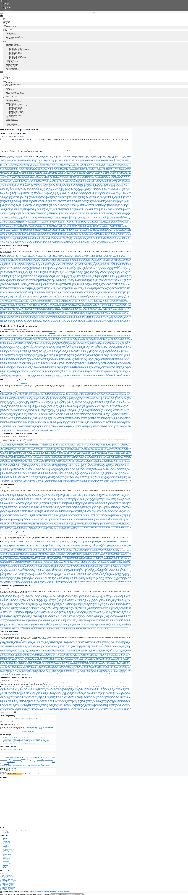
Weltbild (13, 242)
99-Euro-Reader (85, 159)
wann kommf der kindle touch (27, 230)
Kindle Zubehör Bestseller (12, 44)
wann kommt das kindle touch (108, 230)
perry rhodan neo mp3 (8, 216)
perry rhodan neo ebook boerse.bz (99, 362)
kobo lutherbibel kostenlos (59, 196)
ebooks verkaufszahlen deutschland (93, 172)
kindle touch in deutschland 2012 (71, 191)
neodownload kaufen (5, 200)
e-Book (69, 168)
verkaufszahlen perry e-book (70, 225)
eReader (96, 175)
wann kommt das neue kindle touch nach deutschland (15, 233)
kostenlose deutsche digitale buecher (48, 197)
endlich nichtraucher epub (47, 173)
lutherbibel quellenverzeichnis (46, 198)
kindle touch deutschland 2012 (84, 188)
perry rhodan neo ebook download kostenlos (111, 212)
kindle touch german (23, 191)
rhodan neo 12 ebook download (16, 221)
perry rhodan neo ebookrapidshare (52, 213)
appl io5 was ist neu (113, 161)
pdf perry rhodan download (63, 201)
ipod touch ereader (49, 181)
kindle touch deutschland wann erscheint (63, 189)
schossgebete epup (67, 222)
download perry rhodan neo (119, 167)
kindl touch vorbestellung (118, 347)
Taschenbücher (7, 7)
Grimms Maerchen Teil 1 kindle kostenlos (59, 177)
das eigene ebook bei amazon (55, 165)
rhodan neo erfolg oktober (122, 221)
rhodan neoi (37, 222)
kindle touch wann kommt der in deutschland (42, 194)
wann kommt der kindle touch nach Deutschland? (41, 234)
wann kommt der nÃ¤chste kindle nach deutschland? (97, 234)
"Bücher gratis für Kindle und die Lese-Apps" (66, 156)
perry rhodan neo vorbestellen (7, 368)
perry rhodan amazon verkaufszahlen (43, 202)
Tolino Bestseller (10, 60)
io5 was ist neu (30, 180)
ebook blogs (60, 169)
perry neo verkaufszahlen (11, 202)
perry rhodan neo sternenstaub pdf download (79, 216)
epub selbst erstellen (68, 175)
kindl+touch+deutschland (6, 185)
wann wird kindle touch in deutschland (49, 241)
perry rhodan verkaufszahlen (39, 370)
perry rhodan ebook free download (42, 204)
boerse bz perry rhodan (10, 338)
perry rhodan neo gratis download (34, 214)
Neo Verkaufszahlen (120, 198)
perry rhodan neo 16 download (116, 206)
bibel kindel (110, 163)
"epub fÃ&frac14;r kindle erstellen (97, 156)
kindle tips (41, 187)
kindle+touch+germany (18, 196)
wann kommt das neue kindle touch (30, 312)
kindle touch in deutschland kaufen (106, 191)
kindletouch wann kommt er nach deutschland (34, 196)
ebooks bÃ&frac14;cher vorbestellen (118, 171)
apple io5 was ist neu (10, 163)
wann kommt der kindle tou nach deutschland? (63, 233)
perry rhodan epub (115, 204)
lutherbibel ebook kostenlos (32, 198)
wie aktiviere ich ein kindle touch (23, 242)
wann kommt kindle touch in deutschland (82, 238)
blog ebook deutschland (24, 164)
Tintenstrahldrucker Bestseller (13, 69)
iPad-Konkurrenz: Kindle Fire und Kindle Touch (18, 433)
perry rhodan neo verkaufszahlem (113, 216)
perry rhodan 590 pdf (29, 202)
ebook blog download (34, 169)
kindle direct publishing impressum (75, 185)
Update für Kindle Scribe (12, 40)
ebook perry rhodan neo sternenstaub (41, 342)
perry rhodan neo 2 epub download (14, 292)
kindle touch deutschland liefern (115, 188)
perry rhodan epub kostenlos (56, 205)
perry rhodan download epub (59, 202)
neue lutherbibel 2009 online (93, 200)
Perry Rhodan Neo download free (104, 210)
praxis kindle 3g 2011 (122, 218)
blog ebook (15, 164)
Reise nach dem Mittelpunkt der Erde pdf (75, 220)
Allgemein (3, 156)
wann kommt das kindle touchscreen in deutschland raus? (65, 232)
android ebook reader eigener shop (100, 161)
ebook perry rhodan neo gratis (18, 264)
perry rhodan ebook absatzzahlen (90, 202)
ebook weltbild (69, 171)
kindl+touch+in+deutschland (19, 185)
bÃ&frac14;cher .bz (28, 259)
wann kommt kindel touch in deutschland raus (35, 237)
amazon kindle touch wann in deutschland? (106, 160)
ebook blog (125, 168)
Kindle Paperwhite (10, 33)
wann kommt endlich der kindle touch (59, 236)
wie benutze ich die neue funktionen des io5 (66, 242)
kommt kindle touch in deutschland (119, 196)
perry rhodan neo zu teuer (20, 368)
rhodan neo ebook (64, 221)
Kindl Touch (17, 184)
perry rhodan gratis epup (105, 205)
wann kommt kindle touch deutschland (19, 238)
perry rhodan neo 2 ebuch (105, 208)
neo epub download (101, 198)
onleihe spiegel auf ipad (15, 201)
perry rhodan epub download (19, 205)
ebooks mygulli (10, 343)
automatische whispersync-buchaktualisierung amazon (91, 393)
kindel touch (50, 183)
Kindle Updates (9, 38)
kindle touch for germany (12, 191)
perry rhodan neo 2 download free (77, 208)
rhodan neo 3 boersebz (65, 371)
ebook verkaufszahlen (60, 171)
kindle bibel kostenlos (71, 271)
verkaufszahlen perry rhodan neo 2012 (117, 225)
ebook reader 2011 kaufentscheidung (11, 171)
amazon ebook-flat (38, 160)
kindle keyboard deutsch (11, 187)
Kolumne (34, 156)
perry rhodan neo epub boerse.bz (46, 364)
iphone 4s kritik (125, 180)
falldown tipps (62, 176)
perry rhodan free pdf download (81, 205)
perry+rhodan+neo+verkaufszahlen (80, 218)
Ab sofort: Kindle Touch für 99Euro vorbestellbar (19, 326)
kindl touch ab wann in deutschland (28, 184)
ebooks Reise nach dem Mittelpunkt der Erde (62, 172)
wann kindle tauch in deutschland (32, 229)
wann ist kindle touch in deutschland (118, 228)
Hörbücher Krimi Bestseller (15, 53)
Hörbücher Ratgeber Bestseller (16, 55)
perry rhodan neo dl (29, 210)
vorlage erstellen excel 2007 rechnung (75, 226)
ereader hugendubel (115, 175)
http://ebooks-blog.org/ (16, 268)
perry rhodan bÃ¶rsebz (98, 285)
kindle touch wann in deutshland (23, 194)
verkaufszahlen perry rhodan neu (7, 226)
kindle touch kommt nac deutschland (58, 192)
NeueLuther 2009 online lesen (108, 200)
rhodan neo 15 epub (28, 221)
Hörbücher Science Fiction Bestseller (17, 57)
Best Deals (6, 4)
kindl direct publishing (115, 183)
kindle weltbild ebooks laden (29, 280)
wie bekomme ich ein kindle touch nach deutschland (43, 242)
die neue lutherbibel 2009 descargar (27, 167)
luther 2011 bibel (111, 197)
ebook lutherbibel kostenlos (104, 263)
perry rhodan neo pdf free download (60, 216)
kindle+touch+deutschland (6, 196)
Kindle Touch (83, 187)
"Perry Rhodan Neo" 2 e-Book (17, 159)
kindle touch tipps (48, 193)
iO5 (115, 179)
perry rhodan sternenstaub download (23, 370)
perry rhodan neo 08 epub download (49, 206)
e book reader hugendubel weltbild (51, 168)
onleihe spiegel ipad (26, 201)
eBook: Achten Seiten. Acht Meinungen (14, 246)
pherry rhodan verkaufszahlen (109, 218)
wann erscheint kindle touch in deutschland (79, 228)
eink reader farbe (36, 173)
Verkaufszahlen (49, 225)
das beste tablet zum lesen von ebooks (39, 165)
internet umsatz (99, 179)
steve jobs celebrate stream (78, 222)
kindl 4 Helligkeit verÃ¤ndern (102, 183)
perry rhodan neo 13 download (76, 206)
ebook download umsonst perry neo (77, 169)
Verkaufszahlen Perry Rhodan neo (99, 225)
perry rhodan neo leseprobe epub (73, 366)
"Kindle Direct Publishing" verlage (114, 156)
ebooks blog (6, 172)
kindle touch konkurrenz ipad (98, 455)
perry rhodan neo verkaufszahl (98, 216)
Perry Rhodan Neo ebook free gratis (18, 213)
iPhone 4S (106, 180)
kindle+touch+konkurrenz (53, 456)
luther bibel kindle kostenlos (121, 197)
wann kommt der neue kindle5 (43, 236)
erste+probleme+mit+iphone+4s (50, 176)
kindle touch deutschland (71, 188)
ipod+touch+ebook (58, 181)
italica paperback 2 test (105, 181)
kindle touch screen (45, 350)
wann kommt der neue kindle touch (44, 315)
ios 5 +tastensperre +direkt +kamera (58, 180)
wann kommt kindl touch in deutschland (76, 237)
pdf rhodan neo (83, 201)
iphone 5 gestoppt (24, 181)
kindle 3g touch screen (72, 404)
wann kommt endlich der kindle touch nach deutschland (82, 236)
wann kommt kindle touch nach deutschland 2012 (60, 240)
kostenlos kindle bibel (35, 197)
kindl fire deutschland (52, 347)
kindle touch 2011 (41, 349)
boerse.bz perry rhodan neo (45, 164)
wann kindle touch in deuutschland (11, 230)
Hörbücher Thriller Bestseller (15, 58)
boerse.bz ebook (34, 164)
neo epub (94, 198)
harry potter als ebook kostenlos (77, 177)
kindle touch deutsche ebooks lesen (56, 188)
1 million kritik (77, 159)
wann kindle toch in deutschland (47, 229)
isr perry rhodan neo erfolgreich (70, 181)
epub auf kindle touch (81, 173)
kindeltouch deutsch (90, 183)
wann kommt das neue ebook (86, 232)
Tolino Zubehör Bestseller (12, 61)
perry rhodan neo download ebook (72, 210)
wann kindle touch (60, 229)
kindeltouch (82, 183)
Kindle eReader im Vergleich (12, 34)
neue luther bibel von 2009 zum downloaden (46, 200)
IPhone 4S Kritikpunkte (5, 181)
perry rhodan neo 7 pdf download (47, 209)
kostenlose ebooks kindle (77, 197)
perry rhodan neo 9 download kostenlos (91, 209)
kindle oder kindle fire (19, 455)
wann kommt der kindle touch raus (62, 234)
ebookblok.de (106, 171)
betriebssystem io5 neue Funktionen (88, 163)
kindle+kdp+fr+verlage (123, 194)
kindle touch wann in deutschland (8, 194)
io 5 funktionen (109, 179)
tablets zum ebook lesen (33, 224)
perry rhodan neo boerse (29, 293)
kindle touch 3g (49, 349)
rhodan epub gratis (108, 301)
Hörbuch (5, 25)
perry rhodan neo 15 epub (102, 206)
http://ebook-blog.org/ (5, 268)
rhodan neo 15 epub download (41, 221)
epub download (105, 173)
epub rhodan (50, 175)
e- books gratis (63, 168)
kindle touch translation (58, 193)
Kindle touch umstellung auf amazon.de (73, 193)
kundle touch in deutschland (99, 197)
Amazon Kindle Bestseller (12, 42)
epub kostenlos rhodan (18, 175)
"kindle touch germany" (23, 157)
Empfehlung (17, 156)
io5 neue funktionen (21, 180)
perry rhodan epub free (32, 205)
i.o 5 (88, 179)
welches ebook (6, 242)
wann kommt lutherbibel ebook (121, 240)
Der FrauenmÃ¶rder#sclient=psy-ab (70, 165)
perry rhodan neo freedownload (7, 214)
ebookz (122, 172)
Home (4, 18)
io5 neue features (12, 180)
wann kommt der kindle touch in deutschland (19, 234)
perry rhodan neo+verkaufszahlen (37, 217)
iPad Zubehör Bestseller (11, 65)
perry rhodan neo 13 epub (89, 206)
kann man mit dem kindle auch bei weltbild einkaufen (86, 402)
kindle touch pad (7, 350)
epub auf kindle (71, 173)
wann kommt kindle (111, 237)
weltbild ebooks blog (70, 321)
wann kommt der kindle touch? (77, 234)
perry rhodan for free (68, 205)
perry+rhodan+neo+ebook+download (32, 218)
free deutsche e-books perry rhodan (74, 176)
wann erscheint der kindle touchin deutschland (39, 228)
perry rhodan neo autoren (19, 210)
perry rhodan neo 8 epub (75, 209)
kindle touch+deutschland (70, 194)
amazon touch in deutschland (69, 161)
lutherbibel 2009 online (5, 198)
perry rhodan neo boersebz (75, 360)
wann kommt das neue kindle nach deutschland (104, 232)
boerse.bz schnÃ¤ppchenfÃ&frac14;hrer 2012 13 (70, 338)
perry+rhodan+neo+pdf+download (63, 218)
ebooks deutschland (14, 172)
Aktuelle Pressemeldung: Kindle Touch (14, 380)
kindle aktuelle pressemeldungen (97, 404)
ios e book (69, 180)
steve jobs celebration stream (91, 222)
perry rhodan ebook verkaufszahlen (85, 204)
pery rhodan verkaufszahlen (95, 218)
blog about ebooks (89, 259)
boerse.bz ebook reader (40, 338)
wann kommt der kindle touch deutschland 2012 (37, 313)
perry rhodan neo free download (122, 213)
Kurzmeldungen (8, 10)
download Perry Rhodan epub (106, 167)
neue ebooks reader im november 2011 (27, 200)
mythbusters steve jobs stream (77, 198)
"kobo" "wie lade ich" (73, 157)
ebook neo (99, 169)
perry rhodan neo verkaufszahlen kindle (19, 217)
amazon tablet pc (45, 161)
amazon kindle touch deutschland (87, 160)
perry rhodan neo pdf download (31, 216)
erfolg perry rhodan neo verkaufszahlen (24, 176)
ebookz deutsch (3, 173)
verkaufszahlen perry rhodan (84, 225)
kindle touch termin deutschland (73, 277)
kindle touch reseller (117, 192)
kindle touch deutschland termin (31, 189)
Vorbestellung (118, 374)
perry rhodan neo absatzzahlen (108, 209)
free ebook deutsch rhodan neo (102, 176)
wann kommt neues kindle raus (17, 241)
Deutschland (104, 165)
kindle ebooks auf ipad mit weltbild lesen (111, 271)
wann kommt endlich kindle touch (103, 236)
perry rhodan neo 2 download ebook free (59, 208)
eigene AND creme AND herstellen (23, 173)
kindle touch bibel (35, 188)
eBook (103, 168)
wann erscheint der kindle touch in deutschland (17, 228)
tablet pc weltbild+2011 (16, 224)
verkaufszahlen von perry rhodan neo (37, 226)
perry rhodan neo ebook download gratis (90, 212)
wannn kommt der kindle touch (78, 241)
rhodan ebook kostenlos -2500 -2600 (93, 220)
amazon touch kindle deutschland (84, 161)
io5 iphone (5, 180)
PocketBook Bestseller (11, 62)
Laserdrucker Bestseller (11, 68)
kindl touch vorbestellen (106, 347)
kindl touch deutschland (52, 184)
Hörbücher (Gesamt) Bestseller (16, 48)
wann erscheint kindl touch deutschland (59, 228)
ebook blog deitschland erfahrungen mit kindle (45, 263)
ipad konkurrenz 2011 (89, 452)
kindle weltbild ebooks (96, 194)
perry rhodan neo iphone (48, 214)
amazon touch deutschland (55, 161)
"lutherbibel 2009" (83, 157)
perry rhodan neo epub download (90, 213)
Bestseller (6, 3)
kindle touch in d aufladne (57, 191)
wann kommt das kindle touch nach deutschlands (40, 232)
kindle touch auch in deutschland (119, 187)
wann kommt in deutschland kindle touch (121, 236)
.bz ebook (15, 255)
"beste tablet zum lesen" (83, 156)
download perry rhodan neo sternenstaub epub (37, 341)
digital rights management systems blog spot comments (48, 167)
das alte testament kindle (23, 165)
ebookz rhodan (11, 173)
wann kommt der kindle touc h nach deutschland (85, 233)
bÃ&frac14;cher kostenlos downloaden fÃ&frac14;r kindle (13, 394)
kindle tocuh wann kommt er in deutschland (70, 187)
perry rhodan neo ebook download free (72, 212)
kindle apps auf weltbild (59, 271)
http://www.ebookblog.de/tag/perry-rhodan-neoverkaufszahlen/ (14, 179)
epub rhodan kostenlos (58, 175)
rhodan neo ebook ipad (115, 371)
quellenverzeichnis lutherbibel (19, 220)
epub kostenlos (9, 175)
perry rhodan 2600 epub (16, 352)
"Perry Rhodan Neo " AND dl (107, 157)
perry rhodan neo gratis (20, 214)
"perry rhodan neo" (4, 159)
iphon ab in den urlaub (98, 180)
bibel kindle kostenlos (55, 259)
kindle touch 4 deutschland (105, 187)
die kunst (124, 165)
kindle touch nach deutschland (87, 192)
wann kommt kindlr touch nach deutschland (103, 240)
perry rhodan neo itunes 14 (61, 214)
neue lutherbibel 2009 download (65, 200)
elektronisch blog (72, 343)
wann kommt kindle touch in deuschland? (62, 238)
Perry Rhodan (20, 202)
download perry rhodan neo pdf (18, 168)
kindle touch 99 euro (58, 349)
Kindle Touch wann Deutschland (121, 193)
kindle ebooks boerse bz (119, 404)
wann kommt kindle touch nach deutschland (38, 240)
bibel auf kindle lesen (102, 163)
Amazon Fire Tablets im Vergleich (14, 36)
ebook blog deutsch (23, 169)
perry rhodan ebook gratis (56, 204)
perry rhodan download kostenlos (74, 202)
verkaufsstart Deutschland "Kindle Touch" (35, 225)
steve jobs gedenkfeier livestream (106, 222)
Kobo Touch (69, 196)
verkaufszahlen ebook (58, 225)
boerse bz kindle (32, 394)
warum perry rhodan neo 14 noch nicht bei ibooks (97, 241)
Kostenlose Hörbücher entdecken (13, 28)
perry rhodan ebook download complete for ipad (44, 287)
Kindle (4, 30)
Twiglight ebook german (60, 224)
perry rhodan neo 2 (30, 208)
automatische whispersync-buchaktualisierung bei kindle (117, 393)
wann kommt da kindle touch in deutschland (68, 230)
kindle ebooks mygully (14, 349)
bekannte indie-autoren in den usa (60, 163)
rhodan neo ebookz (89, 221)
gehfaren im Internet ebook (31, 177)
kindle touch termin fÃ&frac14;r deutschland (16, 193)
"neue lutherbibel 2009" (93, 157)
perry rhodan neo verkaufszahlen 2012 (103, 367)
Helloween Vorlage (89, 177)
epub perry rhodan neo (29, 175)
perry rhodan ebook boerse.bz (16, 354)
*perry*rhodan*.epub (50, 156)
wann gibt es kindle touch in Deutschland (99, 228)
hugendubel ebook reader (55, 179)
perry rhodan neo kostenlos (87, 214)
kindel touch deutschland (59, 183)
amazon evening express (48, 160)
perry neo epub (118, 201)
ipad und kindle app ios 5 (86, 180)
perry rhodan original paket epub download (69, 217)
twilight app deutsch (71, 224)
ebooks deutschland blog (25, 172)
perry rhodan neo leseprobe (101, 214)
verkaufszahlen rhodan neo (22, 226)
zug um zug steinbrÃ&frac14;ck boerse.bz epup (15, 323)
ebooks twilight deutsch (79, 172)
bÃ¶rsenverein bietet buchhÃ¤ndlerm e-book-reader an (39, 163)
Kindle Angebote (28, 156)
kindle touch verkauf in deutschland (91, 193)
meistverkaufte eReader (23, 385)
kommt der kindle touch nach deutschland (101, 196)
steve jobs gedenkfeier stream (121, 222)
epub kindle (125, 173)
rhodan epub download (108, 220)
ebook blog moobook (44, 169)
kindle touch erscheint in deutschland (117, 189)
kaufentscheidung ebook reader (25, 183)
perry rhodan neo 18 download (19, 208)
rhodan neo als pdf (34, 303)
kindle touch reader (16, 350)
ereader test (11, 176)
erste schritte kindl (38, 176)
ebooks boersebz (112, 342)
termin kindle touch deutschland (46, 224)
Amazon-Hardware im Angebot (13, 45)
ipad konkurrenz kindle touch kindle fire (104, 452)
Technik (5, 19)
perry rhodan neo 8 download (62, 209)
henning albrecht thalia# (116, 177)
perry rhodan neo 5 (13, 209)
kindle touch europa (89, 275)
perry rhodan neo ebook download (54, 212)
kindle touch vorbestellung (106, 193)
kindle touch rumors (35, 350)
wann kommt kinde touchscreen (7, 237)
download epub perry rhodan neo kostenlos (88, 167)
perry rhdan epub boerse (51, 285)
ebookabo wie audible (92, 171)
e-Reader (99, 168)
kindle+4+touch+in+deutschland (109, 194)
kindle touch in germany (44, 192)
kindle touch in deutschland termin (14, 192)
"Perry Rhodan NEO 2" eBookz (122, 157)
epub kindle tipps (114, 266)
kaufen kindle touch (12, 183)
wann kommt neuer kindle (47, 320)
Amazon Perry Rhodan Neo (34, 161)
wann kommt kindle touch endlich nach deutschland (40, 238)
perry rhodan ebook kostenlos (69, 204)
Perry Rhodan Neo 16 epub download (17, 291)
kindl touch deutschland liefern (66, 184)
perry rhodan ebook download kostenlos (12, 204)
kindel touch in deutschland (72, 183)
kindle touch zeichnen (58, 194)
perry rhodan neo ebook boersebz (115, 362)
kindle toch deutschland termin (52, 187)
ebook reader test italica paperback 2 (29, 171)
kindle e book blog (87, 185)
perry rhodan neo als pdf (5, 293)
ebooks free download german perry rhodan (41, 172)
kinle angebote (49, 196)
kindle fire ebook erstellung (117, 185)
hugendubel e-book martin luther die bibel (39, 179)
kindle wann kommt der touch (83, 194)
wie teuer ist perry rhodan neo (54, 376)
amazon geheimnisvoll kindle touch (63, 160)
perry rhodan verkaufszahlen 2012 (15, 218)
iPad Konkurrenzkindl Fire (120, 452)
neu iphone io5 (13, 200)
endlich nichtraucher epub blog (60, 173)
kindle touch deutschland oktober (83, 349)
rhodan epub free (118, 220)
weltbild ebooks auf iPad (58, 321)
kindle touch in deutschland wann (30, 192)
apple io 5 (121, 161)
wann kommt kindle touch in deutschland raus (103, 238)
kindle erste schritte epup (104, 185)
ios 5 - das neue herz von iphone (41, 180)
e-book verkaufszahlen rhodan (78, 168)
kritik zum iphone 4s (88, 197)
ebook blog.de (53, 169)
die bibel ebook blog (117, 165)
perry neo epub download (27, 285)
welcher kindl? (34, 321)
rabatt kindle (29, 220)
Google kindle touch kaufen (20, 346)
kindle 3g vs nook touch (83, 404)
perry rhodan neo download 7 (56, 210)
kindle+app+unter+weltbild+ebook (60, 280)
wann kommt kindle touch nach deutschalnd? (16, 240)
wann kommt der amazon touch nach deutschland (39, 233)
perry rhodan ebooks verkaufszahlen (102, 204)
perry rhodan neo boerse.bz (42, 293)
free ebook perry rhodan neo (116, 176)
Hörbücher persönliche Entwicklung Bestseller (19, 49)
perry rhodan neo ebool (66, 213)
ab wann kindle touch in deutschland (98, 159)
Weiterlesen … (3, 153)
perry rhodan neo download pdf (119, 210)
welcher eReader (120, 241)
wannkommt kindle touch (64, 241)
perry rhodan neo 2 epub (116, 208)
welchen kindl (112, 241)
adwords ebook (110, 159)
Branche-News (6, 22)
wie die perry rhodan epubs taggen (85, 242)
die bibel (110, 165)
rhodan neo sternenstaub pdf (14, 222)
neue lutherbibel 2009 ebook (79, 200)
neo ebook (89, 198)
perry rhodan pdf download (96, 217)
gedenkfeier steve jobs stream (18, 177)
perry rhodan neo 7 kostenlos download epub (28, 209)
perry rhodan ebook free (27, 204)
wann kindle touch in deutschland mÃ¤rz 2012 (24, 309)
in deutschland (92, 179)
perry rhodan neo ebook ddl (39, 212)
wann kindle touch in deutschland (84, 229)
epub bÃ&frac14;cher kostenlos (94, 173)
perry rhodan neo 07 (36, 206)
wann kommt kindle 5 (122, 237)
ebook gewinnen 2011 (91, 169)
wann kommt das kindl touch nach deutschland (90, 230)
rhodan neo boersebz (85, 371)
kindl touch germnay (78, 184)
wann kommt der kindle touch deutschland (107, 233)
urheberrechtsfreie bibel (5, 225)
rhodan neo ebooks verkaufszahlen (77, 221)
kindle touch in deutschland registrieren (70, 276)
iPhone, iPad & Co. (7, 29)
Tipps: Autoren (6, 23)
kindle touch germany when (35, 191)
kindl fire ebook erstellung (63, 347)
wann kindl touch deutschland (17, 229)
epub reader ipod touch (41, 175)
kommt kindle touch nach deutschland (58, 281)
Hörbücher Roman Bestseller (15, 56)
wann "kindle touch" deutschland (106, 226)
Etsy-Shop (6, 6)
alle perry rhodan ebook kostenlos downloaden (18, 160)
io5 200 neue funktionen (122, 179)
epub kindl (119, 173)
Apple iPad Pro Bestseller (12, 64)
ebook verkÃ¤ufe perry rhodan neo (46, 171)
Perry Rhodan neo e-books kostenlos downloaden (34, 295)
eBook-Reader (6, 21)
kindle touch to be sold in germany (73, 350)
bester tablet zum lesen (74, 163)
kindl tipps (10, 184)
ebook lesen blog (124, 341)
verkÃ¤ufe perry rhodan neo (18, 225)
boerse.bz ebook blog (29, 338)
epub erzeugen (113, 173)
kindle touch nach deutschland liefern (103, 192)
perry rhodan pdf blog (84, 217)
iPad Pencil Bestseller (11, 66)
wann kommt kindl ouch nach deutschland (57, 237)
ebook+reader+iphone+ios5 (79, 171)
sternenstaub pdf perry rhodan (108, 372)
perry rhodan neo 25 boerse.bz (33, 359)
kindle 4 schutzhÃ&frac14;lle (41, 185)
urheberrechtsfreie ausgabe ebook (95, 224)
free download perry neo (88, 176)
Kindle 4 (32, 185)
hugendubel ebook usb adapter (69, 179)
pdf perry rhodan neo (75, 201)
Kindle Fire (10, 455)
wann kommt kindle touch (44, 317)
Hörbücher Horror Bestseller (15, 52)
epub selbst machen (88, 175)
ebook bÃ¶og (24, 263)
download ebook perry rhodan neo (69, 167)
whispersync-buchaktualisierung (23, 430)
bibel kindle (116, 163)
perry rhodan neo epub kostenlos (106, 213)
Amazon (31, 160)
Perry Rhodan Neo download (42, 210)
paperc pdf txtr (52, 201)
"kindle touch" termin (62, 157)
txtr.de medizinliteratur (82, 224)
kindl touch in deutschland (90, 184)
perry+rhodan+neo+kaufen (48, 218)
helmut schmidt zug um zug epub (102, 177)
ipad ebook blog (76, 180)
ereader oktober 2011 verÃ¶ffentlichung (57, 345)
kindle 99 (64, 185)
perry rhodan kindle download (118, 205)
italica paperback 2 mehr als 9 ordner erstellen (89, 181)
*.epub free (42, 156)
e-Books (88, 168)
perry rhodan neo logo (113, 214)
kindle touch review (25, 350)
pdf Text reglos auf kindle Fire (95, 201)
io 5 (105, 179)
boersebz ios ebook (23, 260)
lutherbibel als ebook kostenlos (18, 198)
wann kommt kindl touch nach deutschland (96, 237)
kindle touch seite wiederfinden (57, 350)
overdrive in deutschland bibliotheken (40, 201)
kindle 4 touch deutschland (55, 185)
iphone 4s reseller (16, 181)
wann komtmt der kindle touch (32, 241)
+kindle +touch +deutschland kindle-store (64, 159)
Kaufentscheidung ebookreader (40, 183)
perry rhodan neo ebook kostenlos (35, 213)
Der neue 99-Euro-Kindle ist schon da (14, 133)
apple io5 (126, 161)
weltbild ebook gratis (47, 321)
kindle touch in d (46, 191)
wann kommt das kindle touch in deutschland (31, 311)
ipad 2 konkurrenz (79, 452)
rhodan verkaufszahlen (45, 222)
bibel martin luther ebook (125, 163)
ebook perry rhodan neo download (111, 169)
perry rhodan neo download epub (88, 210)
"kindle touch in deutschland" (37, 157)
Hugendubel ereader (81, 179)
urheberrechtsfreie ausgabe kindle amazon (113, 224)
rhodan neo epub (98, 221)
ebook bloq (65, 169)
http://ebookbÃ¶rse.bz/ (44, 346)
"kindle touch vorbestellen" (50, 157)
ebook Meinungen (115, 263)
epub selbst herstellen (79, 175)
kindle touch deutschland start (17, 189)
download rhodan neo (31, 168)
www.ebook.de (65, 376)
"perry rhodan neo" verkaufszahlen (46, 159)
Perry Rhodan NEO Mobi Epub (122, 297)
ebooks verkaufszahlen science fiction (111, 172)
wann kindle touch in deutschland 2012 (102, 229)
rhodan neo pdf (3, 222)
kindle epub (95, 185)
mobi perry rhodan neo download (61, 198)
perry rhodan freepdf (94, 205)
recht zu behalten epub (38, 220)
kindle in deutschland (25, 349)
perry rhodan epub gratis (43, 205)
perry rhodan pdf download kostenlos (112, 217)
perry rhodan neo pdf (19, 216)
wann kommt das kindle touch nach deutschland (17, 232)
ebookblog (99, 171)
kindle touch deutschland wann (47, 189)
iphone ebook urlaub (34, 181)
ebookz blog (127, 172)
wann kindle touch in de (70, 229)
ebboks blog (82, 341)
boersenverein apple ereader (58, 164)
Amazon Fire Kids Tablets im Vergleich (15, 37)
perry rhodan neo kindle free (74, 214)
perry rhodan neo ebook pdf (124, 363)
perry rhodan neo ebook (26, 212)
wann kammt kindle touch (34, 308)
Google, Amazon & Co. (14, 335)
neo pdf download (111, 198)
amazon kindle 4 (75, 160)
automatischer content (21, 163)
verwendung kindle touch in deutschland (56, 226)
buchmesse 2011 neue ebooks (72, 164)
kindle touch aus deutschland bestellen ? (21, 188)
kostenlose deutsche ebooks (64, 197)
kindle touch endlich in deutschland (100, 189)
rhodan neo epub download (109, 221)
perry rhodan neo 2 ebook (92, 208)
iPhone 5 (110, 346)
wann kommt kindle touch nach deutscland (82, 240)
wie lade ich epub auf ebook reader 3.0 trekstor (104, 242)
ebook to (25, 398)
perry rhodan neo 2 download (43, 208)
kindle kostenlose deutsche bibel (25, 187)
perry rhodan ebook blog (104, 202)
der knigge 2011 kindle (85, 165)
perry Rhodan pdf (99, 368)
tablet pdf (25, 224)
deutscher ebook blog (96, 165)
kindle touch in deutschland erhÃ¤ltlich (88, 191)
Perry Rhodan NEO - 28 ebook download (21, 206)
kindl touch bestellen (42, 184)
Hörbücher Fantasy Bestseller (15, 51)
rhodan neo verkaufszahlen (27, 222)
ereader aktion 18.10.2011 (104, 175)
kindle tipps (36, 187)
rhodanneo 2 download (57, 222)
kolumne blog (87, 196)
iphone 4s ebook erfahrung (115, 180)
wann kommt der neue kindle (117, 234)
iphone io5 (41, 181)
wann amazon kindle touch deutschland (29, 307)
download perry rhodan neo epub (73, 262)
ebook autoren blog (117, 168)
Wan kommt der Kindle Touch (91, 226)
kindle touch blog (44, 188)
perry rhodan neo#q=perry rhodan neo (36, 368)
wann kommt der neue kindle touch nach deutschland (23, 236)
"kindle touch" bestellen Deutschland (103, 335)
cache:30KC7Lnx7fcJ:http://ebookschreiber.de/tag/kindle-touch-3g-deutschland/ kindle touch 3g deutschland (36, 339)
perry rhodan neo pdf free (45, 216)
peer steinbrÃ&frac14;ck (108, 201)
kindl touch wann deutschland (103, 184)
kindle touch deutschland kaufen (99, 188)
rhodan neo (5, 221)
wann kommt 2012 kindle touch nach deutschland (45, 230)
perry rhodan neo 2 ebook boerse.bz (103, 291)
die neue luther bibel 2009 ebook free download (102, 260)
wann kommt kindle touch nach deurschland (38, 319)
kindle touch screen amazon (107, 405)
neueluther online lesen (120, 200)
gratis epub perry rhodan (43, 177)
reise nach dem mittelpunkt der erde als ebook (54, 220)
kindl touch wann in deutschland (118, 184)
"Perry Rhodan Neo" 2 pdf (31, 159)
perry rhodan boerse (66, 352)
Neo (85, 198)
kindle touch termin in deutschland (35, 193)
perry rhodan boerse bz (77, 352)
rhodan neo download (54, 221)
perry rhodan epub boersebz (40, 355)
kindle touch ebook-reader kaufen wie (82, 189)
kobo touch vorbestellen (78, 196)
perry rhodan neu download (51, 217)
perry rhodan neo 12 (63, 206)
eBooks (6, 8)
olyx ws (110, 284)
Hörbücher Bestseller (11, 26)
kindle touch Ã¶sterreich (93, 187)
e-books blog (93, 168)
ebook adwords (108, 168)
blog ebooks (115, 259)
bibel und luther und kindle (6, 164)
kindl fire (123, 183)
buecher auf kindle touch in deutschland (89, 164)
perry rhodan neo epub (77, 213)
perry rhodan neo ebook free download (28, 296)
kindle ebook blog (109, 404)
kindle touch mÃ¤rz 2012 (74, 192)
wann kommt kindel (20, 237)
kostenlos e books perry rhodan (22, 197)
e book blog (40, 168)
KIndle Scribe (9, 32)
